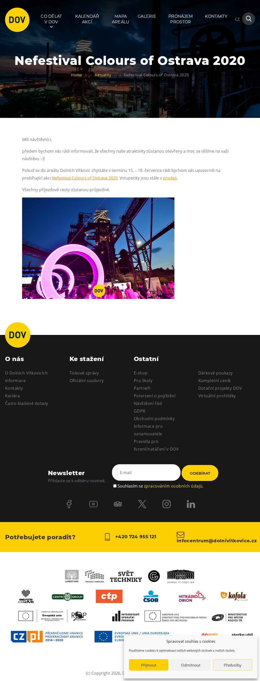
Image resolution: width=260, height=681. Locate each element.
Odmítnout (190, 665)
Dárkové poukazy (215, 373)
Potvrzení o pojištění (154, 396)
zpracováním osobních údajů (173, 486)
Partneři (142, 388)
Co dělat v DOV (51, 19)
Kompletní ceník (214, 380)
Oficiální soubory (87, 380)
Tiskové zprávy (84, 373)
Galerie (147, 16)
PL (237, 34)
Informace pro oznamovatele (148, 430)
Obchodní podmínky (154, 418)
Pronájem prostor (180, 19)
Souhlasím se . (160, 486)
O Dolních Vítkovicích (26, 373)
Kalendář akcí (87, 19)
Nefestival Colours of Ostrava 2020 (85, 178)
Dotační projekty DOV (220, 388)
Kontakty (216, 16)
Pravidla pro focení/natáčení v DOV (156, 445)
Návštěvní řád (148, 403)
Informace (15, 380)
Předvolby (232, 665)
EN (237, 43)
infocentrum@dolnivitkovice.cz (216, 540)
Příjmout (148, 665)
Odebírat (200, 473)
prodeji (170, 178)
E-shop (141, 373)
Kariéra (12, 396)
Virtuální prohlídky (217, 396)
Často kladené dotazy (26, 403)
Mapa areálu (120, 19)
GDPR (139, 411)
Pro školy (143, 380)
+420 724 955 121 (135, 537)
